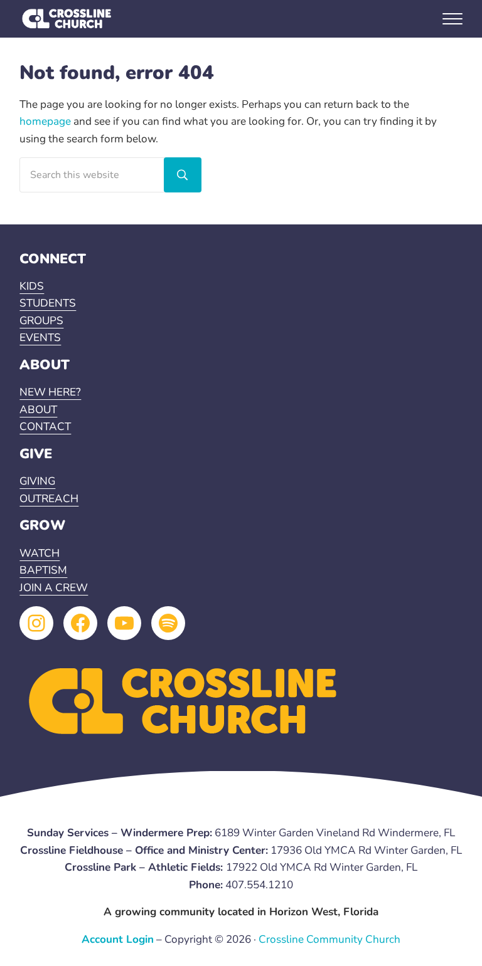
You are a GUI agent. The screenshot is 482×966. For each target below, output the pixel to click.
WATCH (39, 553)
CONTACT (45, 426)
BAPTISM (43, 570)
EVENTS (40, 337)
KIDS (31, 286)
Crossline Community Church (329, 939)
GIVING (37, 481)
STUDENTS (47, 303)
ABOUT (38, 409)
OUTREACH (48, 498)
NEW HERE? (50, 392)
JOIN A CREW (53, 587)
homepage (45, 121)
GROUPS (41, 320)
